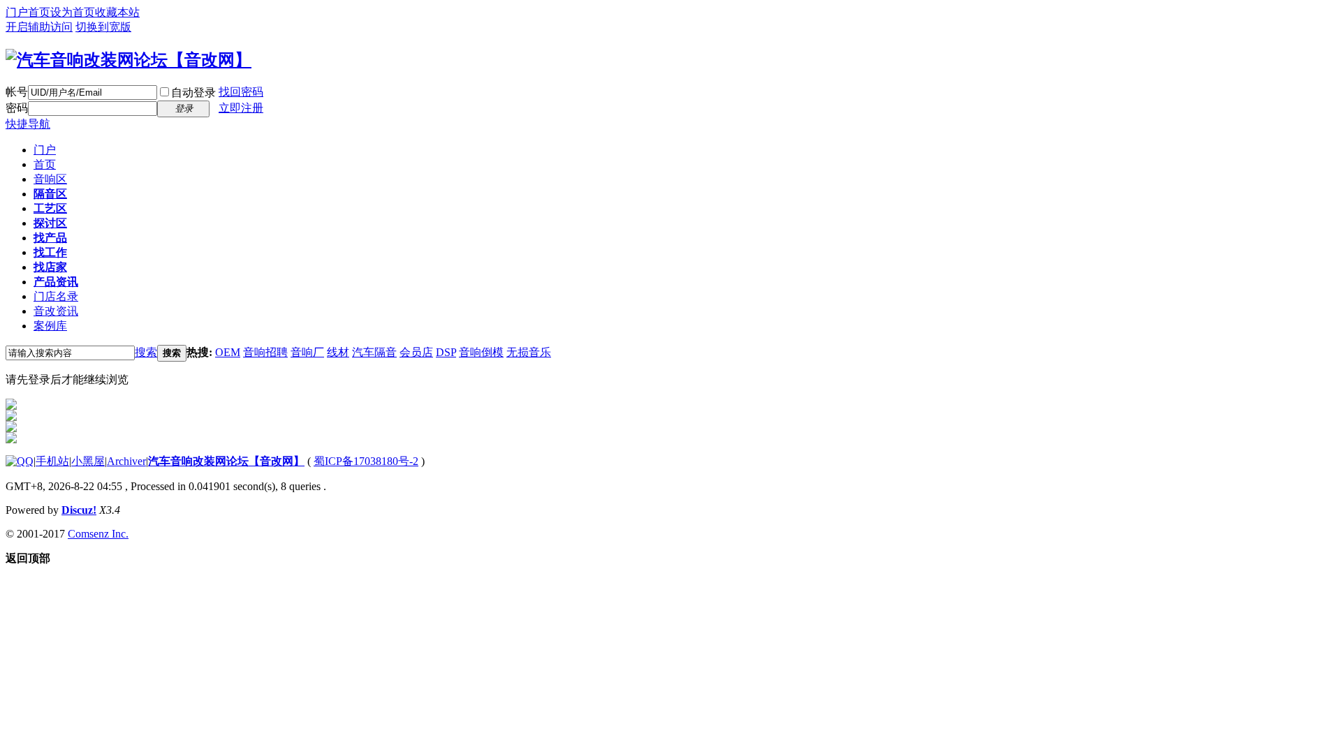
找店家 (50, 267)
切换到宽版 (103, 27)
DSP (446, 352)
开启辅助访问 (39, 27)
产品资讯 (56, 282)
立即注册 (241, 108)
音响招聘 (265, 352)
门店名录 (56, 296)
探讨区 (50, 223)
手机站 (52, 461)
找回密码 (241, 92)
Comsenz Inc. (98, 534)
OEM (227, 352)
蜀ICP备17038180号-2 (366, 461)
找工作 (50, 252)
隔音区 (50, 194)
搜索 (146, 352)
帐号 (17, 92)
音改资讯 (56, 311)
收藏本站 (117, 12)
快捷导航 (28, 124)
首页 (45, 164)
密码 (17, 108)
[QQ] (20, 461)
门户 (45, 150)
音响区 (50, 179)
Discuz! (78, 510)
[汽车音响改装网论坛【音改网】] (128, 60)
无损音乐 (528, 352)
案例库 (50, 326)
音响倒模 (481, 352)
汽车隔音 (374, 352)
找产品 (50, 238)
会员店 (416, 352)
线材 (338, 352)
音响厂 (307, 352)
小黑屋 (88, 461)
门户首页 (28, 12)
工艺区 (50, 208)
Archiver (126, 461)
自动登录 (193, 92)
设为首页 (72, 12)
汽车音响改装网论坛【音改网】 (226, 461)
